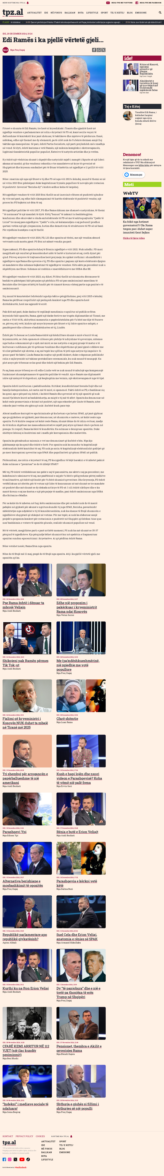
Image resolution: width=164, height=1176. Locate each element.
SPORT (104, 12)
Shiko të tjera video (134, 238)
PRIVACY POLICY (24, 1136)
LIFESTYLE (92, 12)
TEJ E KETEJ (117, 12)
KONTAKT (8, 1136)
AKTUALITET (34, 12)
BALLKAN (70, 12)
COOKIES (40, 1136)
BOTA (81, 12)
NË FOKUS (56, 12)
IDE (46, 12)
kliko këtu (144, 165)
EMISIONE (141, 12)
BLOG (130, 12)
